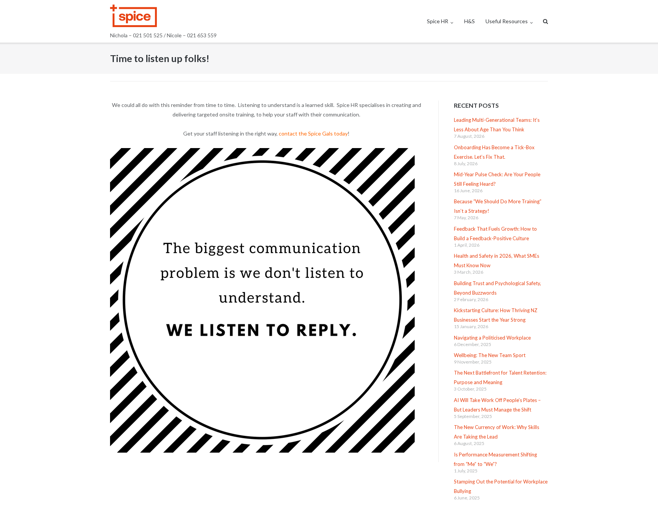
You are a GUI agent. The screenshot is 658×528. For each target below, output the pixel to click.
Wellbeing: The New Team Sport (489, 355)
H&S (469, 21)
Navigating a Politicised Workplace (492, 338)
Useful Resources (507, 21)
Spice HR (437, 21)
